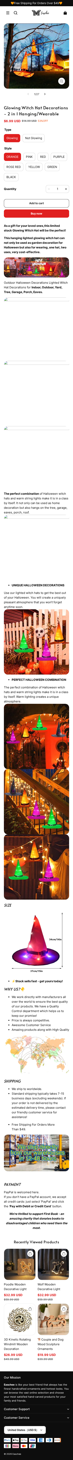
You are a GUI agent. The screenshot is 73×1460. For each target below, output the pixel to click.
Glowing (12, 138)
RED (43, 157)
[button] (8, 13)
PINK (29, 157)
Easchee (16, 1454)
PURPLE (59, 157)
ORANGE (12, 157)
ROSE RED (13, 167)
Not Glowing (33, 138)
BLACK (11, 177)
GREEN (52, 167)
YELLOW (34, 167)
